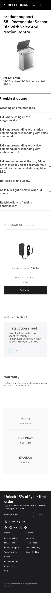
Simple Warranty (33, 548)
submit (41, 515)
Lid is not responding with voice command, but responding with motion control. (20, 149)
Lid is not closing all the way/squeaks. (15, 118)
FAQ (6, 571)
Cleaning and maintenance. (18, 108)
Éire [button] (23, 521)
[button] (34, 5)
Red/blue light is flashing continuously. (16, 204)
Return (7, 557)
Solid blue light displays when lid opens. (21, 191)
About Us (30, 538)
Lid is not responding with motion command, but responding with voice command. (24, 133)
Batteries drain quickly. (15, 180)
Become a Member (12, 538)
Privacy (12, 586)
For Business (31, 543)
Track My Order (10, 552)
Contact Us (9, 566)
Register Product (11, 562)
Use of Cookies (32, 552)
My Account (9, 543)
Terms (6, 586)
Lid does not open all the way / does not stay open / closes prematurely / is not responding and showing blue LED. (23, 166)
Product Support (11, 548)
